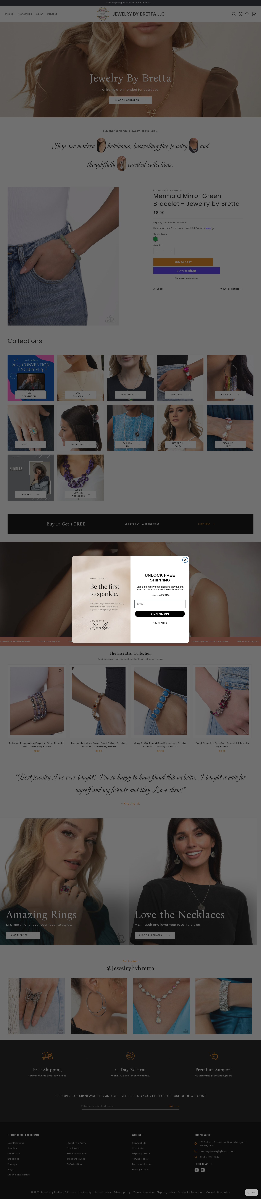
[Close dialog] (185, 560)
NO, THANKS (160, 623)
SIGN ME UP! (160, 614)
